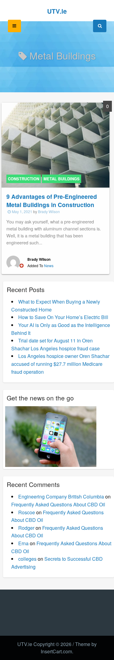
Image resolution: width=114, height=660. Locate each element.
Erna (23, 543)
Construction (23, 179)
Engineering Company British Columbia (61, 496)
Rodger (26, 527)
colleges (27, 558)
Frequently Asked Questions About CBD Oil (58, 504)
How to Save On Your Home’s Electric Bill (63, 317)
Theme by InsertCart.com (69, 648)
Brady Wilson (49, 211)
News (49, 265)
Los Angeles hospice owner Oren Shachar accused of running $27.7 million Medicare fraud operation (60, 363)
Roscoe (26, 512)
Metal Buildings (61, 179)
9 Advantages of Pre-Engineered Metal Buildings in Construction (51, 200)
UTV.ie (57, 11)
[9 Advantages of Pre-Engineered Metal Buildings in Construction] (55, 144)
